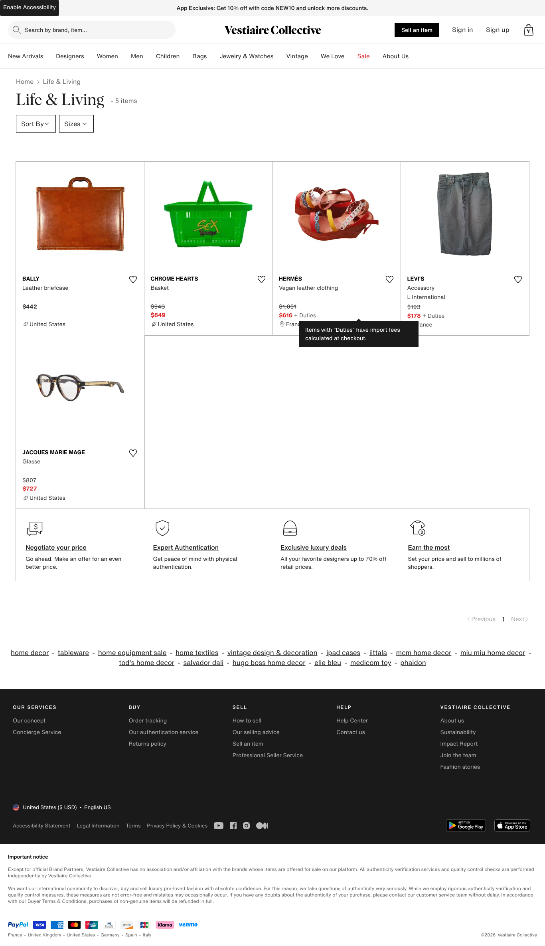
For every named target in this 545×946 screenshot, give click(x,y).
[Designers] (90, 56)
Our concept (29, 720)
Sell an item (416, 30)
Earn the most (429, 547)
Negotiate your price (56, 547)
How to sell (247, 720)
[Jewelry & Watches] (279, 56)
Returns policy (147, 744)
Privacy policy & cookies (177, 825)
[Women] (124, 56)
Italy (147, 935)
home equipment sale (132, 653)
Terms (133, 825)
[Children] (186, 56)
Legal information (98, 825)
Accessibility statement (41, 825)
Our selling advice (256, 732)
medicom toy (370, 663)
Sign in (462, 30)
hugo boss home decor (269, 663)
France (15, 935)
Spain (131, 935)
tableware (73, 653)
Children (168, 56)
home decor (30, 653)
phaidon (413, 663)
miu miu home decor (492, 653)
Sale (363, 56)
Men (137, 56)
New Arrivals (25, 56)
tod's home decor (146, 663)
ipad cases (343, 653)
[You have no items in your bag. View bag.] (528, 30)
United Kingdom (44, 935)
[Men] (149, 56)
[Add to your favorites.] (133, 279)
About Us (396, 56)
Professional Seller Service (268, 755)
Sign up (497, 30)
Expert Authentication (186, 547)
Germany (110, 935)
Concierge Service (37, 732)
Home (25, 81)
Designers (70, 56)
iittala (378, 653)
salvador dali (204, 663)
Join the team (458, 755)
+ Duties (305, 315)
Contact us (350, 732)
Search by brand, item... (56, 30)
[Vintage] (314, 56)
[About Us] (415, 56)
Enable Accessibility (29, 7)
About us (452, 720)
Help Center (352, 720)
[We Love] (351, 56)
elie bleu (327, 663)
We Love (333, 56)
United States (81, 935)
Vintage (297, 56)
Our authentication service (163, 732)
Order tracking (147, 720)
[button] (528, 30)
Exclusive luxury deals (313, 547)
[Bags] (213, 56)
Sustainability (458, 732)
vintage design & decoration (272, 653)
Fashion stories (460, 767)
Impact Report (459, 744)
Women (107, 56)
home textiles (197, 653)
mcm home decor (423, 653)
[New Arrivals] (49, 56)
